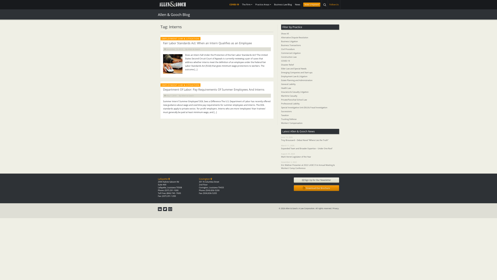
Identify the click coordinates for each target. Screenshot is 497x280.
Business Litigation (289, 41)
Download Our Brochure (317, 188)
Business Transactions (291, 45)
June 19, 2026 (304, 138)
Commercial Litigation (291, 53)
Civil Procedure (288, 49)
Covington (205, 178)
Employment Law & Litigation (294, 76)
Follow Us (334, 4)
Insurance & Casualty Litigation (295, 92)
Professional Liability (290, 103)
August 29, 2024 (296, 155)
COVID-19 (234, 4)
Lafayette (163, 178)
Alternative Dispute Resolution (294, 37)
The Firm (246, 4)
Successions (286, 111)
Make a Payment (312, 4)
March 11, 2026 (306, 147)
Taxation (285, 115)
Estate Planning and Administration (296, 80)
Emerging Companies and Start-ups (296, 72)
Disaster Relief (287, 64)
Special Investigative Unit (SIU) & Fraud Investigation (304, 107)
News (297, 4)
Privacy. (335, 208)
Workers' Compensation (291, 123)
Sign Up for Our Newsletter (317, 180)
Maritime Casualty (289, 95)
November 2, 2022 (308, 165)
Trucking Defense (289, 119)
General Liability (288, 84)
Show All (285, 33)
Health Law (286, 88)
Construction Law (289, 57)
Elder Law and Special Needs (293, 68)
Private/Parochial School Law (294, 99)
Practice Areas (262, 4)
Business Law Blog (283, 4)
